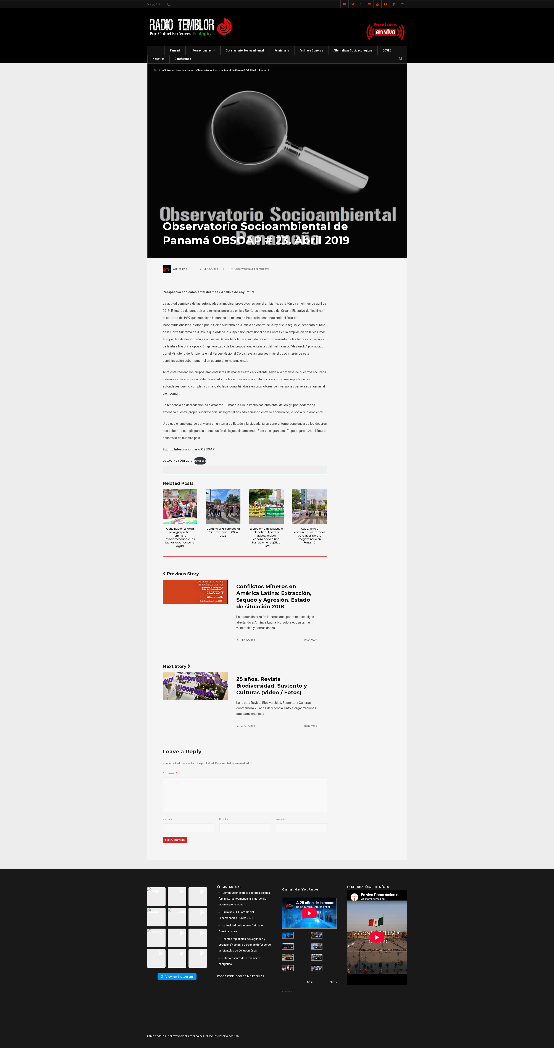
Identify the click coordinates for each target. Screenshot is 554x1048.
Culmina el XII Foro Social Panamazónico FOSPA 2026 (223, 532)
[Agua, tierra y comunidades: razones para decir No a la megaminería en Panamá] (309, 506)
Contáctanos (183, 59)
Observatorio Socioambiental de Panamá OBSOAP (226, 70)
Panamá (175, 50)
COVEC (387, 50)
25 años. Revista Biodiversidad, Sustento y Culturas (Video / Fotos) (271, 686)
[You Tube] (377, 4)
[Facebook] (344, 4)
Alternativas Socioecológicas (352, 50)
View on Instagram (179, 976)
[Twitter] (352, 4)
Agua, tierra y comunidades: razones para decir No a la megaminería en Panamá (309, 535)
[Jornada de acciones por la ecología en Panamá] (316, 957)
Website (280, 819)
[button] (156, 896)
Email (223, 819)
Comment (170, 773)
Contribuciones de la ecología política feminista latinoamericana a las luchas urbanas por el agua (180, 537)
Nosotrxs (158, 59)
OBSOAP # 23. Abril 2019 (177, 460)
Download (200, 460)
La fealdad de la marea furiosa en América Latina (196, 4)
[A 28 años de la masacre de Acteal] (288, 935)
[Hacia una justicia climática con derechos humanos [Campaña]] (288, 946)
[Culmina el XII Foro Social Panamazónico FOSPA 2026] (223, 506)
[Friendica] (361, 4)
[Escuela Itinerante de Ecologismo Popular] (288, 957)
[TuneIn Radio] (394, 4)
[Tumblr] (385, 4)
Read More (311, 640)
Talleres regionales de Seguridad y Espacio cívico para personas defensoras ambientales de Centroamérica (245, 944)
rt (186, 268)
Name (167, 819)
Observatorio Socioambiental (245, 50)
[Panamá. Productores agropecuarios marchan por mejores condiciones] (316, 968)
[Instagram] (369, 4)
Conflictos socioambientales (176, 70)
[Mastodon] (402, 4)
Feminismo (281, 50)
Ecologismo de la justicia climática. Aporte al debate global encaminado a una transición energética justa (266, 537)
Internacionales (201, 50)
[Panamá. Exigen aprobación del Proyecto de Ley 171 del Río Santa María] (288, 968)
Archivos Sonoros (311, 50)
